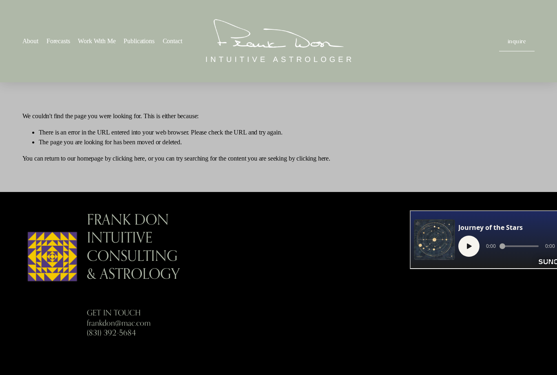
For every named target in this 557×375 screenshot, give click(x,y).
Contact (172, 41)
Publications (139, 41)
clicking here (129, 158)
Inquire (517, 41)
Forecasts (58, 41)
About (30, 41)
